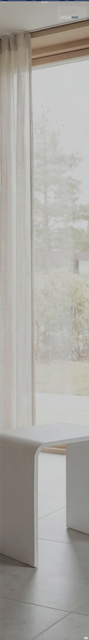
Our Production (79, 633)
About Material (70, 633)
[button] (84, 2)
